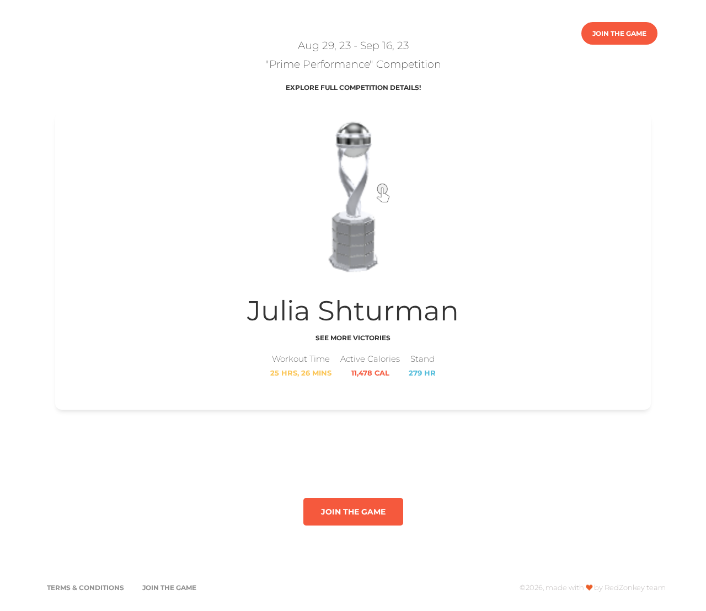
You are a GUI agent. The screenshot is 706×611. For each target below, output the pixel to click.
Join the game (353, 512)
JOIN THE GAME (619, 33)
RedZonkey (80, 33)
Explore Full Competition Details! (353, 87)
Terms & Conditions (85, 587)
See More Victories (353, 338)
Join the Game (169, 587)
